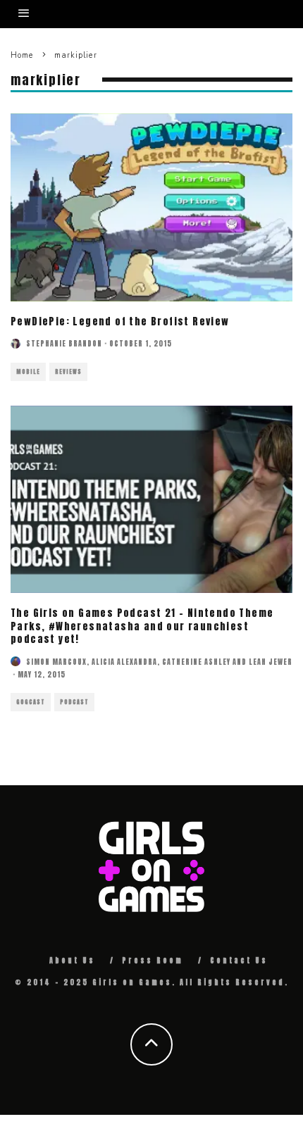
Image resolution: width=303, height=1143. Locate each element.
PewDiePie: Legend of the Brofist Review (120, 321)
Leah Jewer (270, 661)
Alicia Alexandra (124, 661)
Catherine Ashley (196, 661)
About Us (72, 960)
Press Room (152, 960)
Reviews (68, 372)
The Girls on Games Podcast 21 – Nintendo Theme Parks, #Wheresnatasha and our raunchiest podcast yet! (142, 626)
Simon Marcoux (56, 661)
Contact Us (239, 960)
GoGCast (30, 702)
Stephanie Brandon (64, 343)
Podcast (74, 702)
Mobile (28, 372)
